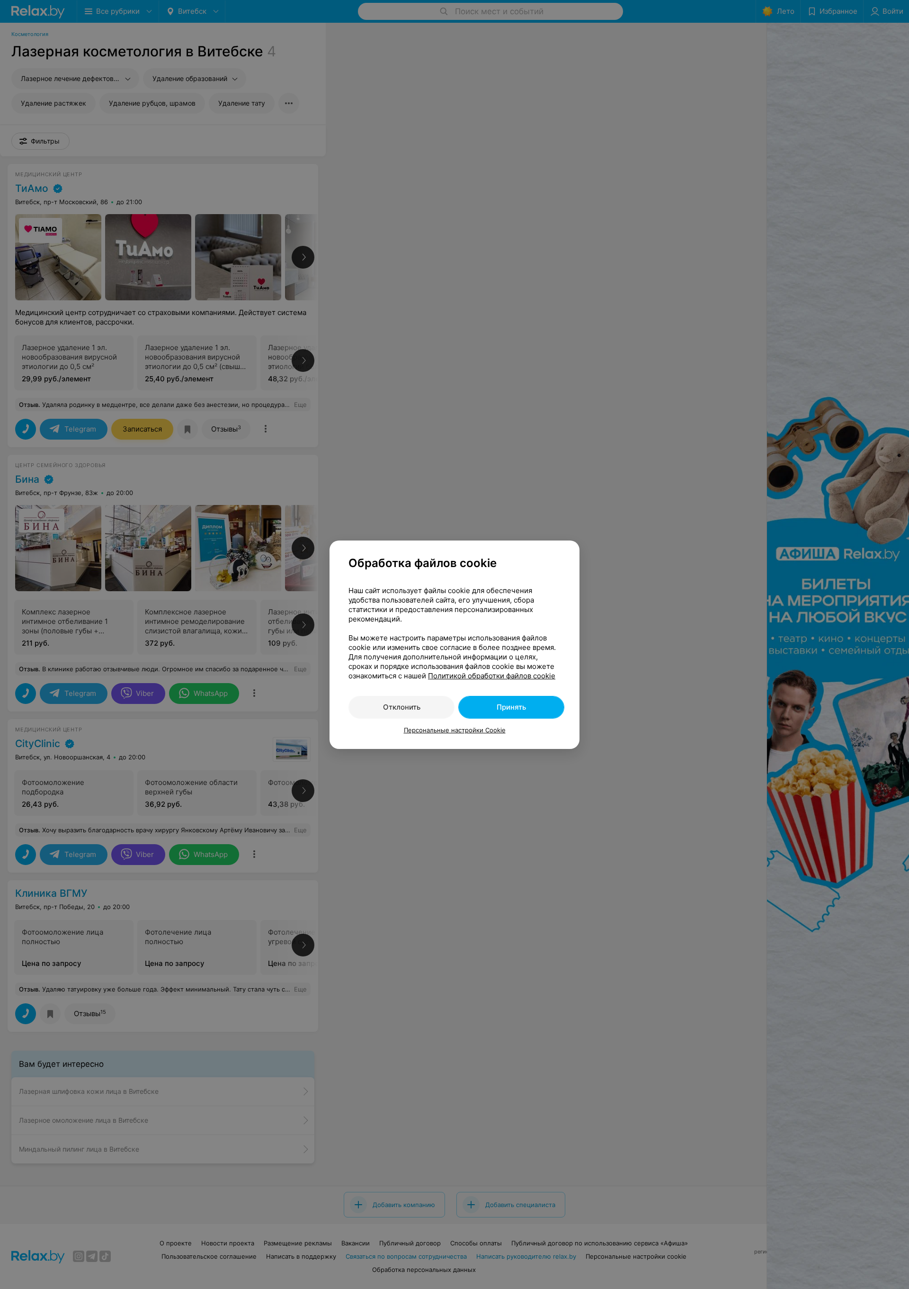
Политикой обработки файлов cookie (491, 675)
